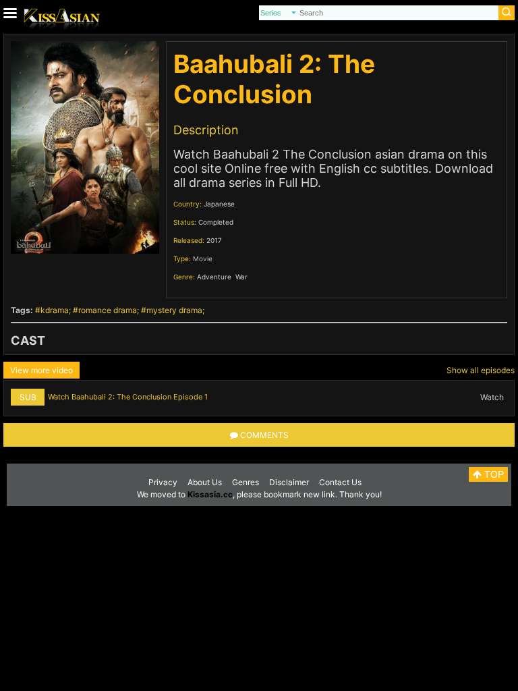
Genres (245, 482)
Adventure (214, 277)
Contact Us (340, 482)
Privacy (162, 482)
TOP (493, 474)
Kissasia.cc (210, 494)
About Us (205, 482)
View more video (41, 370)
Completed (215, 222)
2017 (214, 240)
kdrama (54, 310)
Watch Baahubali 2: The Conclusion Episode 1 (128, 397)
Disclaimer (289, 482)
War (241, 277)
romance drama (107, 310)
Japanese (219, 204)
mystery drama (174, 310)
